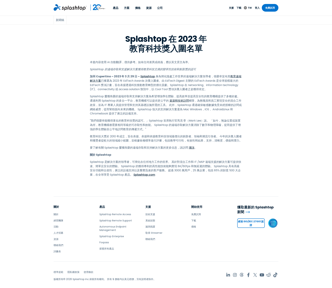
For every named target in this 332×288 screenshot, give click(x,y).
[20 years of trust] (96, 7)
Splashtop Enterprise (111, 236)
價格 (138, 8)
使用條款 (88, 272)
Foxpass (104, 242)
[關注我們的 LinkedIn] (228, 275)
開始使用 (196, 207)
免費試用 (270, 8)
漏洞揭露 (150, 226)
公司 (160, 8)
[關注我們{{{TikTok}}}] (275, 275)
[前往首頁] (70, 7)
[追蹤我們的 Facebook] (248, 275)
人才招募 (58, 233)
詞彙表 (57, 251)
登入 (257, 8)
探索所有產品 (106, 248)
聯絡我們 (58, 245)
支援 (231, 8)
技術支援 (150, 214)
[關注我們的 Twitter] (255, 275)
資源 (149, 8)
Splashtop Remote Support (115, 220)
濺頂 (191, 148)
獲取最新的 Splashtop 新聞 (255, 209)
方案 (127, 8)
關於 (56, 207)
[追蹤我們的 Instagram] (235, 275)
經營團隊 (58, 220)
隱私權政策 (73, 272)
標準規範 (58, 272)
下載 (239, 8)
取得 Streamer (153, 233)
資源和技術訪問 (179, 101)
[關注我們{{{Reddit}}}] (269, 275)
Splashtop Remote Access (115, 214)
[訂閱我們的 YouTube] (262, 275)
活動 (56, 226)
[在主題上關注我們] (242, 275)
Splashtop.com (144, 175)
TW (250, 8)
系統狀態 (150, 220)
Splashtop (147, 76)
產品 (115, 8)
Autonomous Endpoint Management (112, 228)
